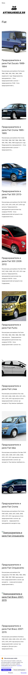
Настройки (24, 672)
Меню (3, 3)
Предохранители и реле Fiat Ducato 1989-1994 (13, 63)
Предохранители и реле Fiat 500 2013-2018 (12, 194)
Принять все (6, 669)
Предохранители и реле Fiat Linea (11, 387)
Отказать (10, 672)
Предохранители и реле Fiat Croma (11, 505)
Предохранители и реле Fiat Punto (11, 326)
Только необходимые (19, 669)
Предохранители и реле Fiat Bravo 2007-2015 (13, 629)
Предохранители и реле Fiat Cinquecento (13, 566)
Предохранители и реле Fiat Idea (11, 446)
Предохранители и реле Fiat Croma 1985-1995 (13, 130)
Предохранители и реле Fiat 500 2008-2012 (12, 261)
